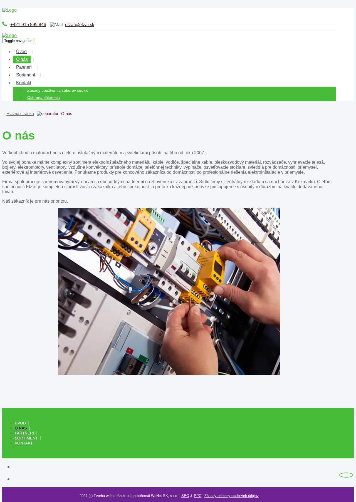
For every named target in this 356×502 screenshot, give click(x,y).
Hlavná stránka (20, 113)
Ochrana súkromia (43, 97)
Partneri (24, 67)
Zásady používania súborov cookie (57, 90)
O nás (22, 59)
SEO (185, 496)
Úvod (21, 51)
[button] (37, 82)
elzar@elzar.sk (79, 24)
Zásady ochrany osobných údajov (231, 496)
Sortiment (25, 75)
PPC (197, 496)
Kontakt (23, 82)
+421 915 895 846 (28, 24)
